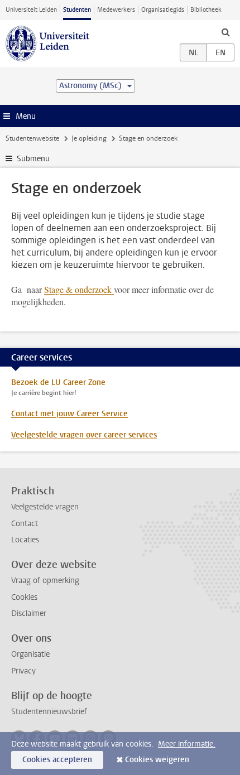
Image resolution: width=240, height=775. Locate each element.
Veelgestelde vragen (45, 507)
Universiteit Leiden (31, 10)
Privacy (23, 671)
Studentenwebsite (32, 138)
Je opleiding (89, 138)
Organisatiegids (162, 10)
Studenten (77, 10)
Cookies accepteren (57, 759)
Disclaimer (28, 613)
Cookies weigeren (157, 759)
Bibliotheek (206, 10)
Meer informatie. (186, 744)
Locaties (25, 540)
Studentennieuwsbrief (49, 711)
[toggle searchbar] (225, 32)
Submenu (33, 158)
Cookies (24, 597)
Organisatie (30, 654)
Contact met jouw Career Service (69, 413)
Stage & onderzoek (79, 289)
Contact (24, 523)
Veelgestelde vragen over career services (84, 435)
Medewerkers (116, 10)
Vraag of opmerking (45, 580)
